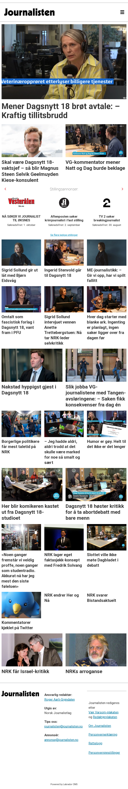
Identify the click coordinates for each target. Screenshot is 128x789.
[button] (5, 189)
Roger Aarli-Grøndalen (59, 699)
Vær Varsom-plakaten (103, 712)
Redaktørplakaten (105, 717)
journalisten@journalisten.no (63, 726)
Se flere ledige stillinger (64, 234)
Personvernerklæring (103, 734)
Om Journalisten (100, 726)
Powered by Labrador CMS (64, 784)
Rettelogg (95, 743)
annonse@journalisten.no (61, 740)
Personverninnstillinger (104, 752)
